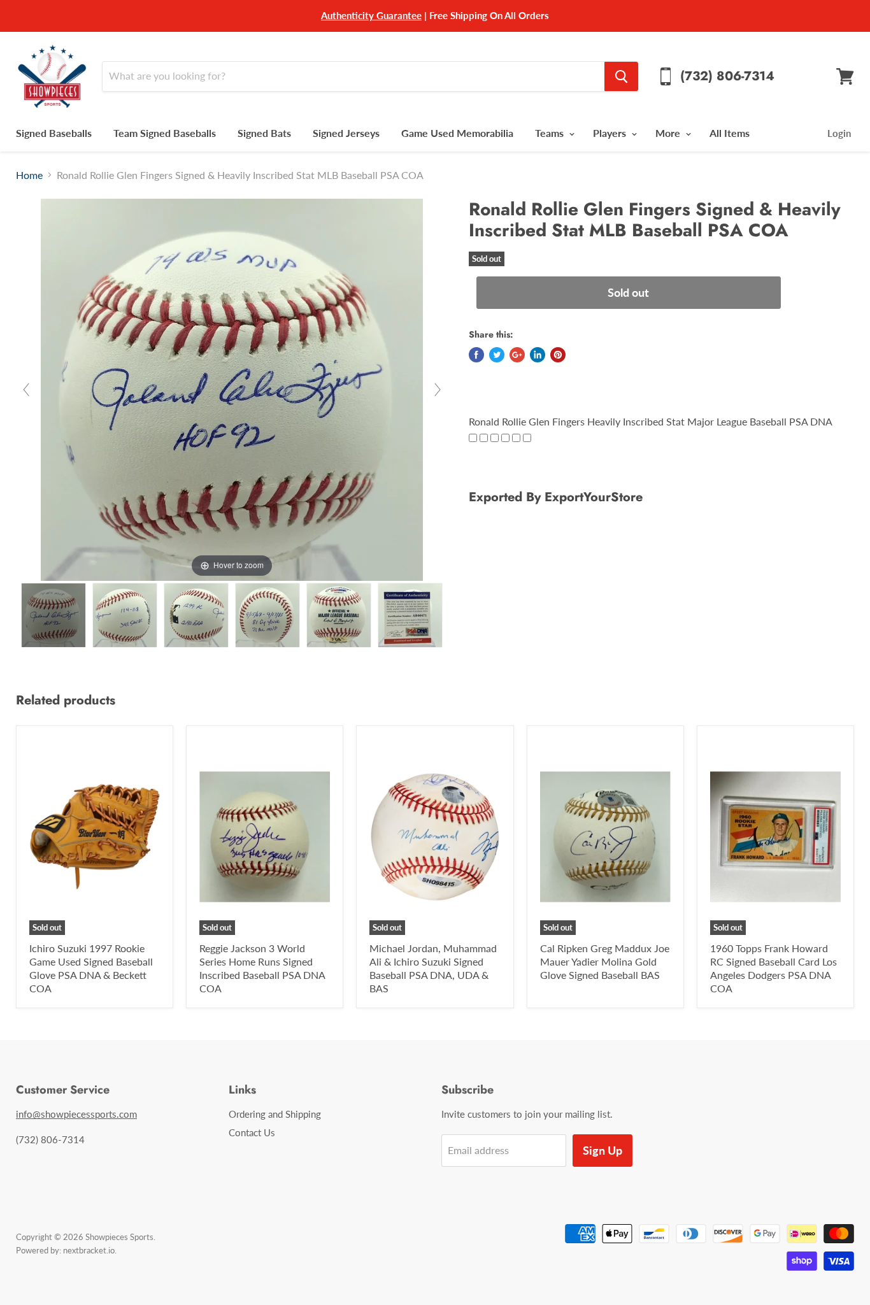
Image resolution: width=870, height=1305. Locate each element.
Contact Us (252, 1132)
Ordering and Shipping (275, 1114)
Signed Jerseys (346, 133)
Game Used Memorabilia (457, 133)
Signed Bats (264, 133)
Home (29, 175)
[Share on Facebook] (476, 354)
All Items (730, 133)
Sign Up (602, 1150)
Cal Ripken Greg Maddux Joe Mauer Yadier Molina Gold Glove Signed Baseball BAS (604, 961)
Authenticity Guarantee (371, 15)
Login (839, 133)
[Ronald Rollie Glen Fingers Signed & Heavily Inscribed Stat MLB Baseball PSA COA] (53, 615)
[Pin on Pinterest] (558, 354)
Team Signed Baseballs (164, 133)
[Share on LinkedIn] (537, 354)
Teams (550, 133)
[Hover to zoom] (232, 388)
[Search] (621, 76)
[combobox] (353, 76)
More (669, 133)
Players (611, 133)
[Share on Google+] (517, 354)
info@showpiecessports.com (76, 1114)
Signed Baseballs (54, 133)
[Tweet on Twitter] (496, 354)
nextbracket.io (89, 1250)
